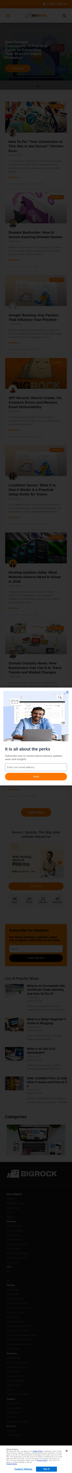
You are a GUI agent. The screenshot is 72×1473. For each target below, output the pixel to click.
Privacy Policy (42, 1460)
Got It (46, 1469)
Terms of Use (38, 1451)
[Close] (66, 1451)
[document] (36, 736)
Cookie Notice (11, 1464)
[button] (67, 692)
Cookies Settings (23, 1469)
